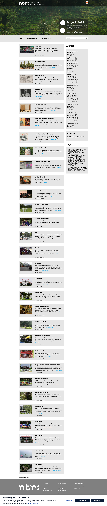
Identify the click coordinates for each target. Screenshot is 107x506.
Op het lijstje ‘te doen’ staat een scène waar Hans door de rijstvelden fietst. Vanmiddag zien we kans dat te (48, 325)
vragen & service (47, 490)
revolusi (78, 164)
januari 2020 (70, 115)
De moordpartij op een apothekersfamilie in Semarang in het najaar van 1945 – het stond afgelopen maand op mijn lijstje (48, 208)
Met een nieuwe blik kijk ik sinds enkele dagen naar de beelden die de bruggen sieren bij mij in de (48, 151)
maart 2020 (70, 112)
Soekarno (75, 167)
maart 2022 (70, 74)
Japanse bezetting (74, 152)
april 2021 (70, 91)
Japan (81, 151)
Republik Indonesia (75, 163)
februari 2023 (71, 58)
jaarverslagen (62, 490)
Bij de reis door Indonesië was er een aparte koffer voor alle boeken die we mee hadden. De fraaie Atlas (48, 181)
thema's (60, 485)
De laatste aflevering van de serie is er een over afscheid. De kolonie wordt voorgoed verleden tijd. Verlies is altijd (47, 79)
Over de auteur (32, 37)
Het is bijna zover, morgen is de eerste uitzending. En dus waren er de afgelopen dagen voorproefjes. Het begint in (46, 50)
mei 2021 (69, 90)
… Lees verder (55, 80)
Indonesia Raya (75, 151)
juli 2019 (69, 124)
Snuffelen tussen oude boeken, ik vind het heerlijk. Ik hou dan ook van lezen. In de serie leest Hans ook (47, 354)
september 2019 (71, 121)
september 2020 (71, 102)
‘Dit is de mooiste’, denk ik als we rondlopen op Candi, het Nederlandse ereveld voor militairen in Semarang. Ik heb (48, 296)
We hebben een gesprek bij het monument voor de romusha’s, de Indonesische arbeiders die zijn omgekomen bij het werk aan (48, 368)
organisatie (46, 485)
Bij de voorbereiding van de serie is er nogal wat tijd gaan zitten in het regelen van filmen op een (48, 396)
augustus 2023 (71, 50)
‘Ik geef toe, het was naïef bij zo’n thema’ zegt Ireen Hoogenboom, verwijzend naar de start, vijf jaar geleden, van (48, 194)
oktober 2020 (71, 101)
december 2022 (71, 61)
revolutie (71, 165)
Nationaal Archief (72, 160)
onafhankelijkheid (73, 161)
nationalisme (80, 160)
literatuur (83, 158)
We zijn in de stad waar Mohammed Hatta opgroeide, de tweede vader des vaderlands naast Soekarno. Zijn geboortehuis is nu (47, 439)
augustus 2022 (71, 66)
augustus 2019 (71, 123)
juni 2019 (69, 126)
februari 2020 (71, 113)
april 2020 (70, 110)
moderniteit (82, 159)
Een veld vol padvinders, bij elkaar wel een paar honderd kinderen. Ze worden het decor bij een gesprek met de (48, 425)
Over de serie (46, 37)
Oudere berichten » (24, 477)
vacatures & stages (80, 485)
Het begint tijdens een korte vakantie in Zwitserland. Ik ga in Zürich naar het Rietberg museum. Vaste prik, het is (48, 108)
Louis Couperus (71, 159)
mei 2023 (69, 55)
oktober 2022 (71, 63)
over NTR (45, 483)
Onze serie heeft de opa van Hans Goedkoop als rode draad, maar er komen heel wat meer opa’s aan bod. (48, 222)
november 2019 (71, 118)
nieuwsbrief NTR (47, 492)
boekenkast (79, 149)
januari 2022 (70, 77)
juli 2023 (69, 52)
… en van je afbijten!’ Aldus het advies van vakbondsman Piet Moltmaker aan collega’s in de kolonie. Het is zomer (48, 138)
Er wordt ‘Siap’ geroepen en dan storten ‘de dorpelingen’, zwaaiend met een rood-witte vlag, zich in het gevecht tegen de (47, 251)
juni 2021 (69, 88)
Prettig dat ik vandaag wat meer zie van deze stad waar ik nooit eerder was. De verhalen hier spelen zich (48, 282)
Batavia (69, 149)
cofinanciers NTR (78, 483)
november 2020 (71, 99)
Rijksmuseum (77, 165)
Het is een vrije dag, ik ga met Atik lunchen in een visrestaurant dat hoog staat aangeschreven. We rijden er (48, 382)
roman (70, 166)
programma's (62, 483)
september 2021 (71, 83)
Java (82, 152)
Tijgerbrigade (77, 168)
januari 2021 (70, 96)
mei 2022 (69, 71)
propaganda (72, 163)
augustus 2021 (71, 85)
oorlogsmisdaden (81, 161)
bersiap (73, 149)
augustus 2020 (71, 104)
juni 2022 (69, 69)
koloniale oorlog (74, 154)
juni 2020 (69, 107)
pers (59, 492)
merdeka (77, 159)
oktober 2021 (71, 82)
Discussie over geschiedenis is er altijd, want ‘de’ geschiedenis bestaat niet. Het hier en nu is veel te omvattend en (48, 65)
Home (20, 37)
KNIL (70, 153)
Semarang (82, 166)
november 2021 (71, 80)
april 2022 (70, 72)
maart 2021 (70, 93)
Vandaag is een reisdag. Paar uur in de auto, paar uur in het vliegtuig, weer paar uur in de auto (48, 454)
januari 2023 (70, 60)
